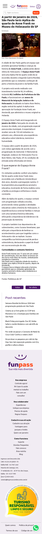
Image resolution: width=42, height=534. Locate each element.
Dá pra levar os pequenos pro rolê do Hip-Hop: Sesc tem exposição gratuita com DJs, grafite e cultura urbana (22, 342)
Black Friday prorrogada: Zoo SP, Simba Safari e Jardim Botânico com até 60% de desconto (21, 324)
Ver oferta (33, 287)
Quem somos (10, 525)
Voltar (17, 287)
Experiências (21, 405)
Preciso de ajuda (21, 411)
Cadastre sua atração (21, 423)
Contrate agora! (21, 383)
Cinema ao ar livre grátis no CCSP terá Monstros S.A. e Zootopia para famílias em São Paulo (22, 313)
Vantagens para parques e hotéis (21, 428)
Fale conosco (21, 448)
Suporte (21, 442)
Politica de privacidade (28, 525)
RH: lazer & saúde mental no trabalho (21, 388)
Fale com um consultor (21, 394)
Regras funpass (21, 414)
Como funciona (21, 439)
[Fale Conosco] (35, 527)
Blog (21, 454)
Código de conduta (28, 531)
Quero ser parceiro (21, 433)
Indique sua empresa (21, 408)
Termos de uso (12, 531)
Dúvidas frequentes (21, 445)
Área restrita (21, 451)
